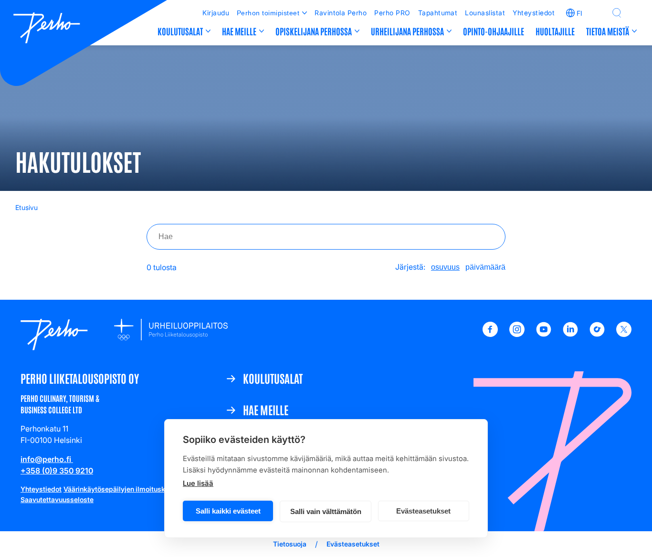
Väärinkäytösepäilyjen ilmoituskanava (123, 489)
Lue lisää (198, 483)
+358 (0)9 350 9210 (57, 470)
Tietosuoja (289, 544)
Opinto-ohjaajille (493, 31)
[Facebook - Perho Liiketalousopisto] (490, 334)
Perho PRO (392, 13)
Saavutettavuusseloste (57, 499)
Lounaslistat (485, 13)
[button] (616, 13)
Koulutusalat (180, 31)
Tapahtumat (438, 13)
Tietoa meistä (607, 31)
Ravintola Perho (341, 13)
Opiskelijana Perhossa (313, 31)
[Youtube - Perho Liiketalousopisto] (543, 334)
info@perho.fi (47, 459)
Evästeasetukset (423, 511)
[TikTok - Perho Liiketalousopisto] (597, 334)
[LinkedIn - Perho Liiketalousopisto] (570, 334)
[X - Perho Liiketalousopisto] (623, 334)
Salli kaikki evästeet (228, 511)
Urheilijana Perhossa (407, 31)
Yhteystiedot (534, 13)
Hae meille (239, 31)
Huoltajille (555, 31)
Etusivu (26, 207)
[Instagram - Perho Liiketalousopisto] (517, 334)
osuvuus (445, 267)
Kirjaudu (215, 13)
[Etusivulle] (46, 29)
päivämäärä (485, 267)
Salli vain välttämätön (325, 511)
